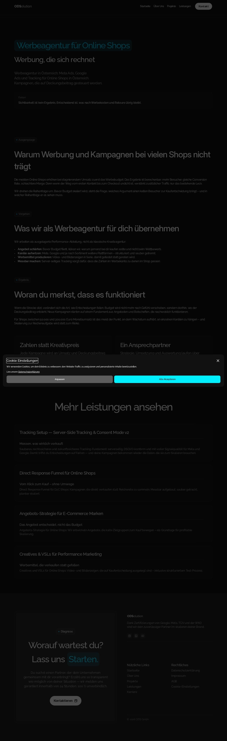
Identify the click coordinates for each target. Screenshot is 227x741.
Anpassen (60, 379)
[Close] (217, 360)
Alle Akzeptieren (167, 379)
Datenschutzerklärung (29, 372)
